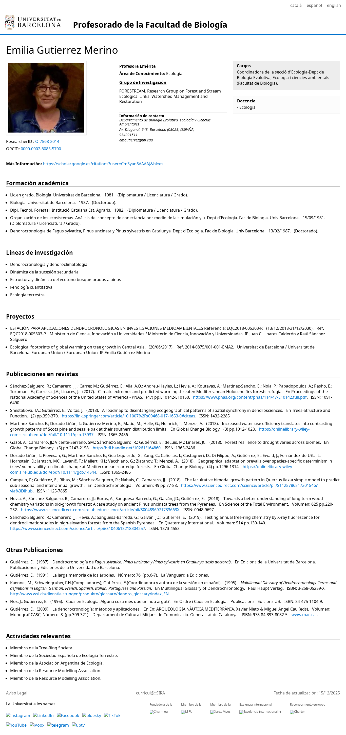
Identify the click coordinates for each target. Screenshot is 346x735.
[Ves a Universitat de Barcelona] (33, 17)
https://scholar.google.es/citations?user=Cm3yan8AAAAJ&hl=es (103, 164)
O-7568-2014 (47, 141)
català (296, 5)
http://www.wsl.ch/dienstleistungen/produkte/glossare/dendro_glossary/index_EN (89, 594)
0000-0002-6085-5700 (41, 149)
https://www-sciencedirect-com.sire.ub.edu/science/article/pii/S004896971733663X (100, 509)
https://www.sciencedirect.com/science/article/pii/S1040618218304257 (77, 528)
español (314, 5)
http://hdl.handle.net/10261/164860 (127, 448)
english (334, 5)
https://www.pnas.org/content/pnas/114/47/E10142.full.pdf (250, 397)
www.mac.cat (304, 614)
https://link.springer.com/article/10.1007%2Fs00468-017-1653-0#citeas (128, 416)
